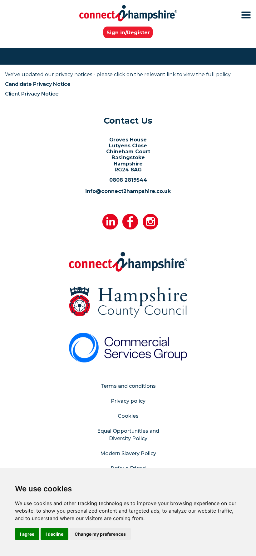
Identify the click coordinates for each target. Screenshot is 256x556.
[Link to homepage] (128, 13)
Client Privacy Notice (32, 94)
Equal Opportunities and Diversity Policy (128, 434)
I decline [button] (54, 534)
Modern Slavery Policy (128, 453)
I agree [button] (27, 534)
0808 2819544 (128, 180)
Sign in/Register (128, 33)
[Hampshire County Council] (128, 302)
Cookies (128, 416)
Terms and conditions (128, 386)
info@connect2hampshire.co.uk (128, 191)
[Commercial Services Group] (128, 347)
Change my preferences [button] (100, 534)
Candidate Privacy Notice (38, 84)
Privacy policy (128, 401)
